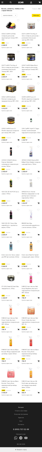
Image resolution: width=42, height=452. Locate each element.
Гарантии (21, 417)
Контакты (21, 424)
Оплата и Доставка (21, 411)
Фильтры (36, 15)
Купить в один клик (7, 47)
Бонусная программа (21, 414)
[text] (31, 2)
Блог (21, 421)
